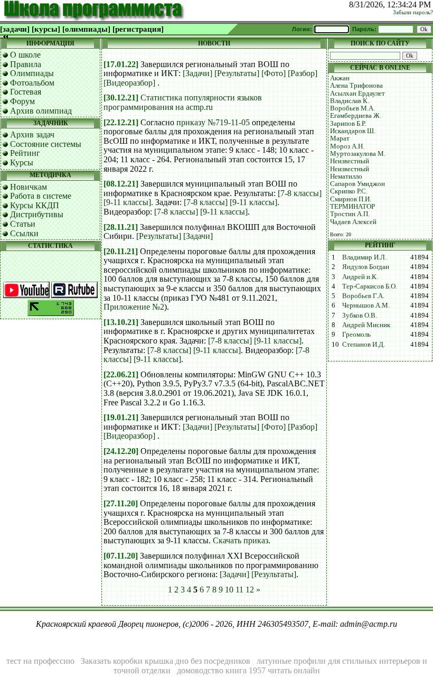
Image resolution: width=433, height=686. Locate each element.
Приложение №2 (133, 306)
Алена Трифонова (356, 85)
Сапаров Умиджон (357, 184)
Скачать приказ (240, 540)
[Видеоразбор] (129, 82)
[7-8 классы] (300, 193)
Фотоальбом (32, 82)
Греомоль (356, 334)
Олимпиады (32, 73)
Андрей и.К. (360, 277)
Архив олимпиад (41, 110)
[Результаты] (236, 73)
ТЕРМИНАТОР (352, 206)
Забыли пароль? (413, 12)
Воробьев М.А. (352, 108)
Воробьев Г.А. (363, 296)
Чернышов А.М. (366, 305)
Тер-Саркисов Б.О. (369, 286)
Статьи (22, 223)
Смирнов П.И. (350, 199)
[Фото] (273, 73)
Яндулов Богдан (365, 267)
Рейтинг (25, 153)
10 (229, 589)
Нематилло (346, 176)
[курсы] (46, 29)
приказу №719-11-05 (213, 122)
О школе (25, 54)
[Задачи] (197, 73)
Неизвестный (349, 161)
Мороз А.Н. (347, 146)
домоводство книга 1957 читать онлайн (248, 670)
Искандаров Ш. (352, 131)
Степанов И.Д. (363, 344)
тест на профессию (40, 660)
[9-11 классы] (127, 202)
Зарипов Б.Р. (348, 123)
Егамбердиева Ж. (355, 115)
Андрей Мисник (366, 325)
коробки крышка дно (151, 660)
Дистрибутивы (36, 214)
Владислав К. (349, 101)
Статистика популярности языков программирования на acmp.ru (182, 102)
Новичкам (28, 186)
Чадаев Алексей (353, 222)
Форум (22, 101)
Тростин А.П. (350, 214)
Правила (25, 64)
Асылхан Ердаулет (357, 93)
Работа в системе (40, 195)
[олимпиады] (86, 29)
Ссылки (24, 233)
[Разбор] (302, 73)
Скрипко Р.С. (349, 191)
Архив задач (32, 134)
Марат (340, 138)
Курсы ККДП (34, 205)
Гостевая (25, 91)
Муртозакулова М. (357, 153)
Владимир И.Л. (364, 257)
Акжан (340, 78)
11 (239, 589)
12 (250, 589)
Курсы (21, 162)
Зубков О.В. (359, 315)
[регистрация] (138, 29)
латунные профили (291, 660)
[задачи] (15, 29)
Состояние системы (45, 144)
